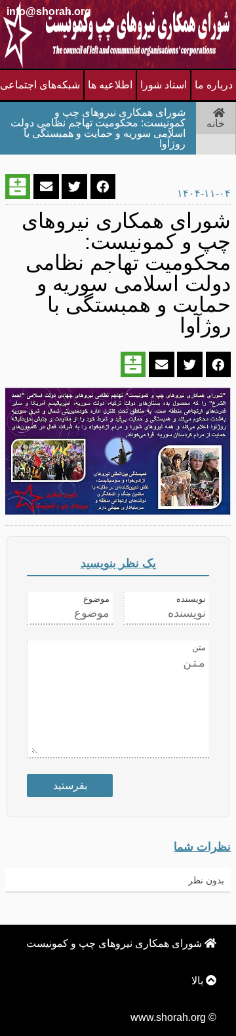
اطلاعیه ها (110, 84)
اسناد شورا (163, 84)
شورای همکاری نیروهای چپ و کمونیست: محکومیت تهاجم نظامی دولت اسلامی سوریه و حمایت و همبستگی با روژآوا (98, 128)
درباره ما (214, 84)
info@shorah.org (49, 11)
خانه (215, 123)
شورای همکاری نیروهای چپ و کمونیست (115, 943)
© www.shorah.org (173, 1017)
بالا (198, 980)
